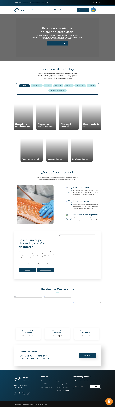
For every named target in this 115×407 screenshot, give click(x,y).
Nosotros (43, 10)
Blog (61, 10)
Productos (35, 10)
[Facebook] (90, 3)
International (83, 10)
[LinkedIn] (99, 3)
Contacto (67, 10)
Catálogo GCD (87, 355)
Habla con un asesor (45, 270)
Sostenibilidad (53, 10)
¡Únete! (95, 386)
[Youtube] (96, 3)
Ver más (27, 270)
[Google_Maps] (109, 401)
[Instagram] (93, 3)
